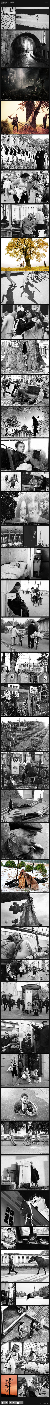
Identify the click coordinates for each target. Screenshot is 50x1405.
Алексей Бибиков (7, 2)
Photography (3, 3)
